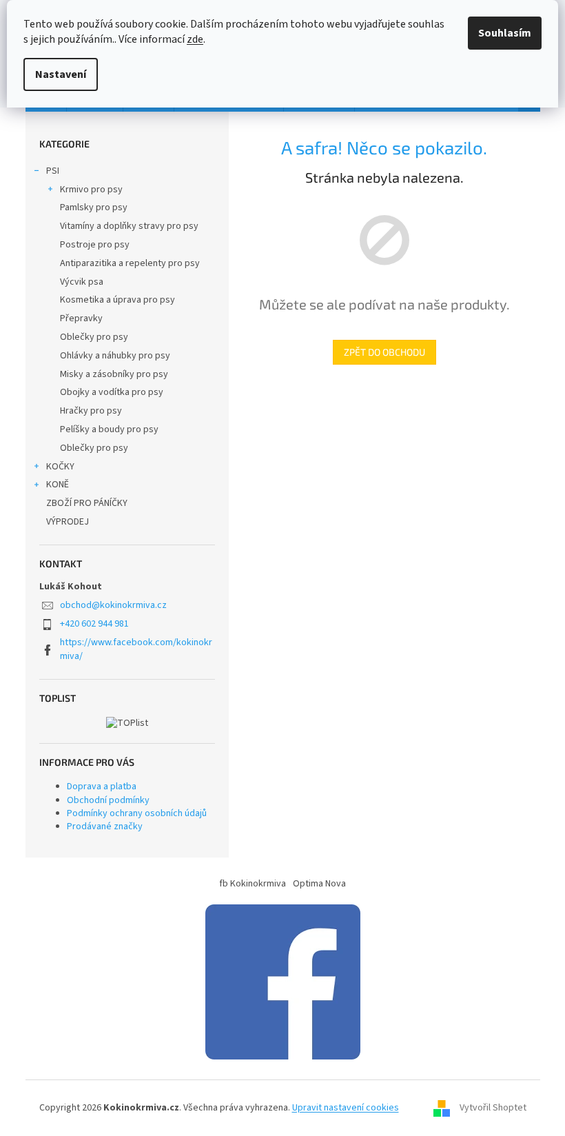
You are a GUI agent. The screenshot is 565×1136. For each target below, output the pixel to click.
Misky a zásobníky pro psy (114, 374)
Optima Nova (319, 884)
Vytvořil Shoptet (493, 1108)
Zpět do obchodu (384, 352)
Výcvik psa (81, 282)
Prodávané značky (105, 826)
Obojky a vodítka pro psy (111, 392)
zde (195, 39)
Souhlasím (504, 33)
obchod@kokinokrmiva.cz (113, 605)
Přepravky (81, 318)
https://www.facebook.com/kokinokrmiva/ (136, 649)
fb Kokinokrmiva (252, 884)
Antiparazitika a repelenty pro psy (130, 263)
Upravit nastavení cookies (345, 1108)
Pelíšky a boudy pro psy (109, 429)
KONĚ (57, 484)
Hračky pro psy (91, 411)
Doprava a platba (101, 786)
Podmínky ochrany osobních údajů (137, 813)
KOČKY (60, 467)
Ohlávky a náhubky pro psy (115, 356)
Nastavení (60, 74)
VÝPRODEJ (67, 522)
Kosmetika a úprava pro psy (117, 300)
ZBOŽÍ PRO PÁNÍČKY (86, 503)
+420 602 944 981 (94, 624)
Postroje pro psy (95, 245)
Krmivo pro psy (91, 189)
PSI (52, 171)
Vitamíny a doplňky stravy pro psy (129, 226)
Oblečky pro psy (94, 337)
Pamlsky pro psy (93, 207)
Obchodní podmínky (108, 800)
